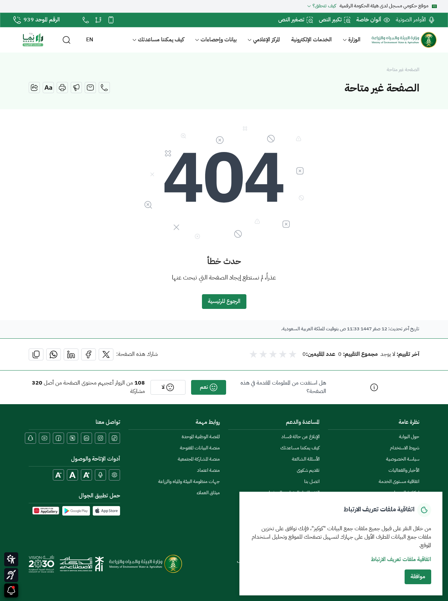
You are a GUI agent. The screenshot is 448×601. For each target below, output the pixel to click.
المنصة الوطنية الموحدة (201, 437)
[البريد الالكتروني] (90, 87)
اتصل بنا (312, 482)
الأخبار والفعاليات (403, 471)
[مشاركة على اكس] (106, 354)
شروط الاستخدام (404, 448)
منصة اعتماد (208, 471)
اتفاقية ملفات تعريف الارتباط (401, 559)
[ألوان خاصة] (114, 475)
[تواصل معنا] (85, 20)
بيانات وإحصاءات (219, 39)
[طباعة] (62, 87)
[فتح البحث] (66, 40)
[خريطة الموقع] (98, 20)
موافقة (418, 576)
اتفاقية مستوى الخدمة (399, 482)
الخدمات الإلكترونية (311, 39)
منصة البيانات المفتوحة (200, 448)
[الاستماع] (76, 87)
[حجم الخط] (48, 87)
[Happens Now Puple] (11, 590)
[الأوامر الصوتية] (100, 475)
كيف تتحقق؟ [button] (324, 6)
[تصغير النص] (58, 475)
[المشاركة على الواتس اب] (53, 354)
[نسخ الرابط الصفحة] (36, 354)
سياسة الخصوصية (402, 459)
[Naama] (33, 40)
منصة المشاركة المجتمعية (199, 459)
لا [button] (163, 387)
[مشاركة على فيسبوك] (88, 354)
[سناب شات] (30, 438)
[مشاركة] (34, 87)
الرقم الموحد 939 (41, 20)
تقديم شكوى (308, 471)
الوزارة (354, 39)
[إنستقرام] (100, 438)
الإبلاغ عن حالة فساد (300, 437)
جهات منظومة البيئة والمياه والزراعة (189, 482)
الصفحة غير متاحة (403, 70)
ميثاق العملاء (208, 493)
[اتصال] (104, 87)
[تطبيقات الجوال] (110, 20)
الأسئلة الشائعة (306, 459)
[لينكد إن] (86, 438)
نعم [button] (204, 387)
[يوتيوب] (44, 438)
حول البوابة (409, 437)
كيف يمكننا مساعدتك (161, 39)
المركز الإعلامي (266, 39)
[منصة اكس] (72, 438)
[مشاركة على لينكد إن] (71, 354)
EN (89, 39)
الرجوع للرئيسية (224, 301)
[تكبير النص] (86, 475)
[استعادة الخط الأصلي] (72, 475)
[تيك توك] (114, 438)
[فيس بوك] (58, 438)
